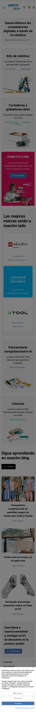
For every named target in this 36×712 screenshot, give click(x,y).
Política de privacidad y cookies (24, 708)
